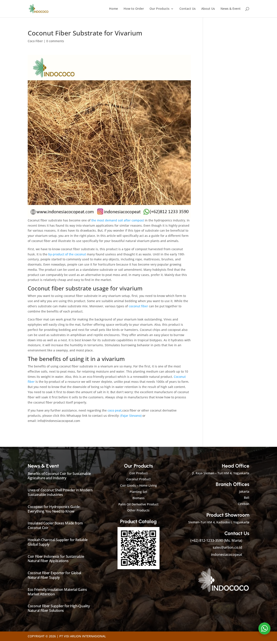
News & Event (231, 9)
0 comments (55, 41)
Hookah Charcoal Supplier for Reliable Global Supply (58, 542)
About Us (208, 9)
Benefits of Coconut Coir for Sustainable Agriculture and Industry (59, 476)
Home (113, 9)
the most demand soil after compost (117, 220)
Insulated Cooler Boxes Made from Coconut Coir (55, 525)
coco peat (114, 410)
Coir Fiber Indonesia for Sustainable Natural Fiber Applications (56, 558)
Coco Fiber (35, 41)
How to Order (134, 9)
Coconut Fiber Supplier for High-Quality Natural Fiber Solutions (59, 608)
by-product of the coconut (67, 254)
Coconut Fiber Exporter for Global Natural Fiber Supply (54, 575)
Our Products (159, 9)
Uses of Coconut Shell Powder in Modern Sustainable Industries (60, 492)
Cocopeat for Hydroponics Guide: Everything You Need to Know (54, 509)
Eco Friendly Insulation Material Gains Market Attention (57, 591)
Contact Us (187, 9)
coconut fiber (139, 306)
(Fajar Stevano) (131, 415)
